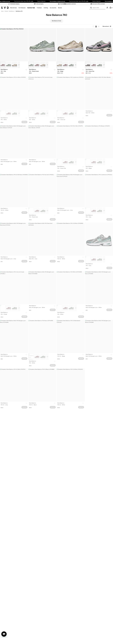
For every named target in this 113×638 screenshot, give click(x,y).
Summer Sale (31, 8)
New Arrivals (13, 8)
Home (2, 11)
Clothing (46, 8)
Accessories (53, 8)
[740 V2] (14, 190)
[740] (14, 44)
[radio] (93, 26)
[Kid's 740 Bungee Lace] (14, 141)
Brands (60, 8)
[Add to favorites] (26, 70)
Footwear (39, 8)
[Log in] (107, 7)
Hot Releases (22, 8)
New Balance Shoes (56, 20)
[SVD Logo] (5, 8)
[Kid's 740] (42, 239)
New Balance (11, 11)
